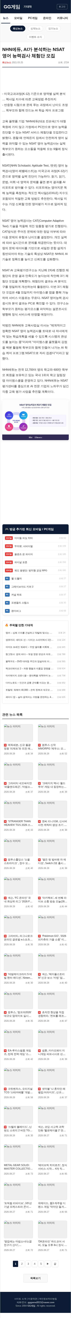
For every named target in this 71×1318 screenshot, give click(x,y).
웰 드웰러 (16, 578)
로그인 (62, 6)
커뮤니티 (62, 18)
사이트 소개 (20, 1299)
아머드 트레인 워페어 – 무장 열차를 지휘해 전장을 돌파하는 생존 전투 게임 (29, 647)
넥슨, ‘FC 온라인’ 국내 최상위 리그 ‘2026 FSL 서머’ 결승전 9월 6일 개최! (18, 899)
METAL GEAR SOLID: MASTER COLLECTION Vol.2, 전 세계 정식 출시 (18, 1167)
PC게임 (33, 18)
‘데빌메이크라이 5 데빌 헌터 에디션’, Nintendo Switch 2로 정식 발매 (18, 976)
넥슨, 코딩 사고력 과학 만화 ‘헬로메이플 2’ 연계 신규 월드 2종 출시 (52, 1128)
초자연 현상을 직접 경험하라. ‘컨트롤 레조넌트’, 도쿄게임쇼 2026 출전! (52, 1014)
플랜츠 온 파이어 (23, 554)
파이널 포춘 (20, 562)
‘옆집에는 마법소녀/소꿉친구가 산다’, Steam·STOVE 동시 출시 (18, 1243)
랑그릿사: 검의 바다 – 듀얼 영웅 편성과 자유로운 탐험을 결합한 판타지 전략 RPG (29, 654)
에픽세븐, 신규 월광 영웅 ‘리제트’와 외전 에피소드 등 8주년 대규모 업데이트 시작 (18, 746)
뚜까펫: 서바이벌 (23, 546)
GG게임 (12, 6)
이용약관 (32, 1299)
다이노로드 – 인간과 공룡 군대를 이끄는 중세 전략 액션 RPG (29, 682)
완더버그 (16, 611)
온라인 (47, 18)
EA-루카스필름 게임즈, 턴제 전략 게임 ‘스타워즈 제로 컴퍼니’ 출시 (17, 1052)
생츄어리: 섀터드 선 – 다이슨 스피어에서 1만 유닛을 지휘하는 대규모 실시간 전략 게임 (29, 640)
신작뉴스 (35, 28)
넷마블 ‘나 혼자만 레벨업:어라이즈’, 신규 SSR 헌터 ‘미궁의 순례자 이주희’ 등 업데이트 (52, 1090)
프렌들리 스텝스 (20, 602)
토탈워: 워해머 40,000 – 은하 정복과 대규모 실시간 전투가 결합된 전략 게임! (29, 690)
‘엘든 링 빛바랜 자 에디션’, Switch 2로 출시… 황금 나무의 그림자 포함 (52, 861)
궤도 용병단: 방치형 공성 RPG (30, 570)
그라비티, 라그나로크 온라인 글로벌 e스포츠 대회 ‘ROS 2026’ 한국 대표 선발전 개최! (18, 937)
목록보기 (35, 1278)
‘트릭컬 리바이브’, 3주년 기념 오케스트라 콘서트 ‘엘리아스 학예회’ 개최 (18, 1205)
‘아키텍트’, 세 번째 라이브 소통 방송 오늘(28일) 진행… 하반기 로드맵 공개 (52, 899)
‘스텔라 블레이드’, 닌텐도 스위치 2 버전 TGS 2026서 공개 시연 (18, 1128)
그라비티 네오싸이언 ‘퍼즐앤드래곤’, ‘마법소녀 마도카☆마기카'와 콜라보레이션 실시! (18, 785)
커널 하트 (16, 594)
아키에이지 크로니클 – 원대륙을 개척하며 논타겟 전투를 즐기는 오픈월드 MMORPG (29, 675)
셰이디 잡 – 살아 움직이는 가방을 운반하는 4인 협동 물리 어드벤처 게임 (29, 697)
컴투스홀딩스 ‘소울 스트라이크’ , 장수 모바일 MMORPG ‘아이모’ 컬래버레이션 (18, 861)
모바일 (18, 18)
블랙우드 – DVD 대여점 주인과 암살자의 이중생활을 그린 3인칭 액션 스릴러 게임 (29, 661)
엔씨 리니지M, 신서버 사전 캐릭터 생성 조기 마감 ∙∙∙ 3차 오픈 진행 (52, 823)
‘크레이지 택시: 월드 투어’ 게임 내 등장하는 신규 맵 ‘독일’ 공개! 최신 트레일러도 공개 (52, 785)
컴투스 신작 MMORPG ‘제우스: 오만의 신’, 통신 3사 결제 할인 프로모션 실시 (52, 746)
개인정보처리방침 (48, 1299)
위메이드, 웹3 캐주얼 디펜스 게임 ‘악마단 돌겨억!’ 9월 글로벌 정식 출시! (51, 1205)
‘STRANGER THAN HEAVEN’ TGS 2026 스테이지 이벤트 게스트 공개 (18, 823)
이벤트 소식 (35, 37)
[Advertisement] (35, 80)
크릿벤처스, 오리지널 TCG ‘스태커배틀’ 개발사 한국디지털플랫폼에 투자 (18, 1090)
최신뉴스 (18, 28)
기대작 (28, 6)
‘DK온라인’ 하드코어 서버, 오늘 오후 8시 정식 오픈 (52, 1243)
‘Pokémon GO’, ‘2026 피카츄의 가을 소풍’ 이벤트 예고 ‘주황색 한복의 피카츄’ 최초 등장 (52, 937)
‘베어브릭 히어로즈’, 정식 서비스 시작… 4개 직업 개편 (52, 1167)
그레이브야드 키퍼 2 (22, 586)
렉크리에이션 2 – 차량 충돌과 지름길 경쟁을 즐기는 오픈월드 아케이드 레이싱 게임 (29, 668)
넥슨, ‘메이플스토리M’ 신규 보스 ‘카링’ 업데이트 (51, 976)
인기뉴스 (53, 28)
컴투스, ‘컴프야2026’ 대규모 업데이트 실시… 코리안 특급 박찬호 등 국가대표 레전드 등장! (18, 1014)
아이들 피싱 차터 (23, 538)
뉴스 (5, 18)
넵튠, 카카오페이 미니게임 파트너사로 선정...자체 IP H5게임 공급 (52, 1052)
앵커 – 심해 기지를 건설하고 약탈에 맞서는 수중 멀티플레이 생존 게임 (29, 633)
